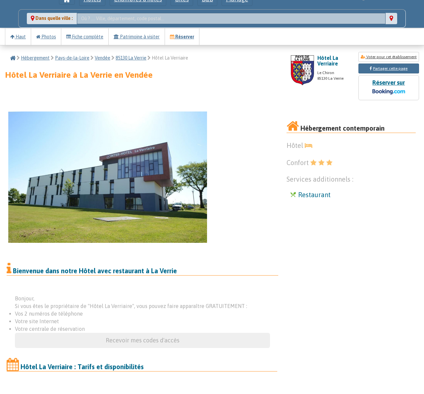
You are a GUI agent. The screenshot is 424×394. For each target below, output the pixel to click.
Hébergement (35, 58)
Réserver (184, 36)
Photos (48, 36)
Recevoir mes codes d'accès (143, 340)
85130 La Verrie (131, 58)
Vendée (102, 58)
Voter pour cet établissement (391, 57)
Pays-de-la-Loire (72, 58)
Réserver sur (388, 82)
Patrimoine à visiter (139, 36)
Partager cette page (390, 68)
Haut (20, 36)
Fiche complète (87, 36)
